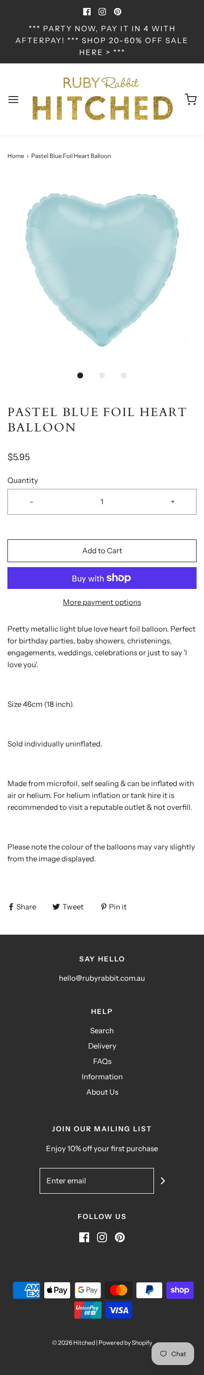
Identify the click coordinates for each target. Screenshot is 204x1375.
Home (15, 155)
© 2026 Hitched (73, 1342)
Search (102, 1030)
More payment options (102, 602)
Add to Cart (102, 550)
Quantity (22, 480)
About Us (102, 1092)
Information (102, 1076)
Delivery (102, 1046)
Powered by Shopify (125, 1342)
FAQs (102, 1061)
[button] (102, 270)
